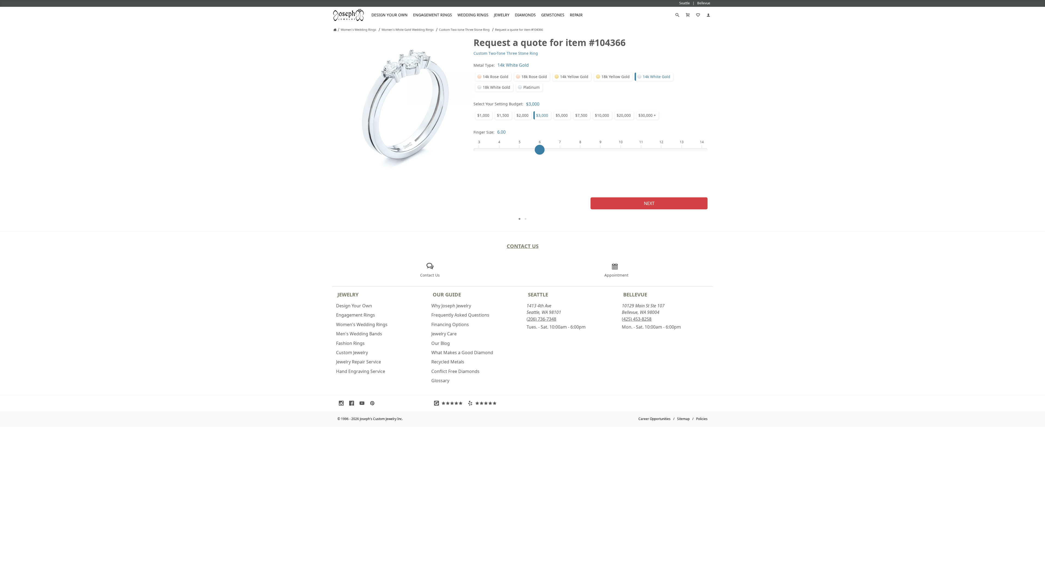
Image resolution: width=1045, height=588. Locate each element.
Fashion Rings (350, 343)
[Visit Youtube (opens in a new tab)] (363, 403)
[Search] (677, 15)
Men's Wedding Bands (359, 334)
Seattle (538, 294)
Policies (702, 418)
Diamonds (525, 14)
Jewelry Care (444, 334)
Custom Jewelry (352, 353)
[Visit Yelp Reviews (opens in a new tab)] (483, 403)
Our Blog (440, 343)
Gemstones (552, 14)
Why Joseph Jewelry (451, 306)
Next (649, 203)
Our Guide (447, 294)
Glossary (440, 381)
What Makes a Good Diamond (462, 353)
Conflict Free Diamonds (455, 371)
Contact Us (523, 246)
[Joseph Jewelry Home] (335, 29)
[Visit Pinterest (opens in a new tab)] (373, 403)
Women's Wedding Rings (362, 324)
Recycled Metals (447, 362)
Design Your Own (389, 14)
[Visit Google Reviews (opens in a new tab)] (449, 403)
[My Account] (708, 15)
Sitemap (683, 418)
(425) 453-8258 (636, 319)
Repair (576, 14)
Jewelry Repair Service (358, 362)
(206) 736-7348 (541, 319)
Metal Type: (484, 65)
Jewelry (501, 14)
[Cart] (687, 15)
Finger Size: (484, 132)
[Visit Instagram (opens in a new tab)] (342, 403)
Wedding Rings (472, 14)
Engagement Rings (432, 14)
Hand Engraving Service (360, 371)
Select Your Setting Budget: (498, 103)
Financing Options (450, 324)
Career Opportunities (654, 418)
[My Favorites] (698, 15)
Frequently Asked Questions (460, 315)
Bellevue (635, 294)
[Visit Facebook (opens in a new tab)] (353, 403)
